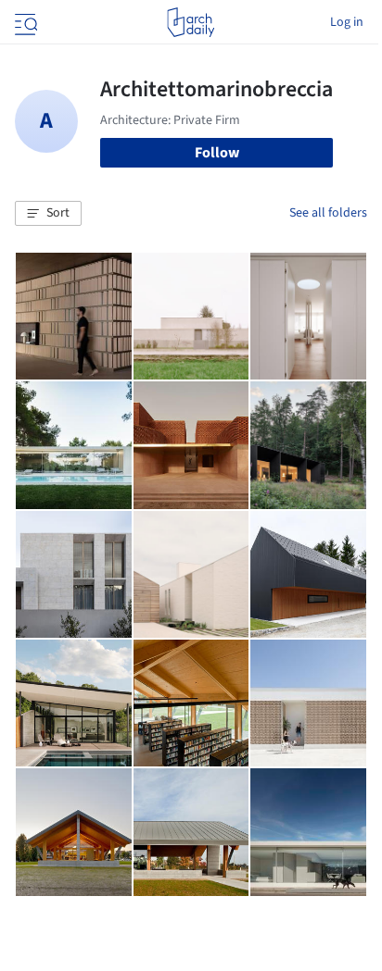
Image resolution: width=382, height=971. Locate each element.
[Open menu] (24, 22)
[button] (48, 214)
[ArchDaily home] (190, 22)
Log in (346, 22)
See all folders (328, 213)
